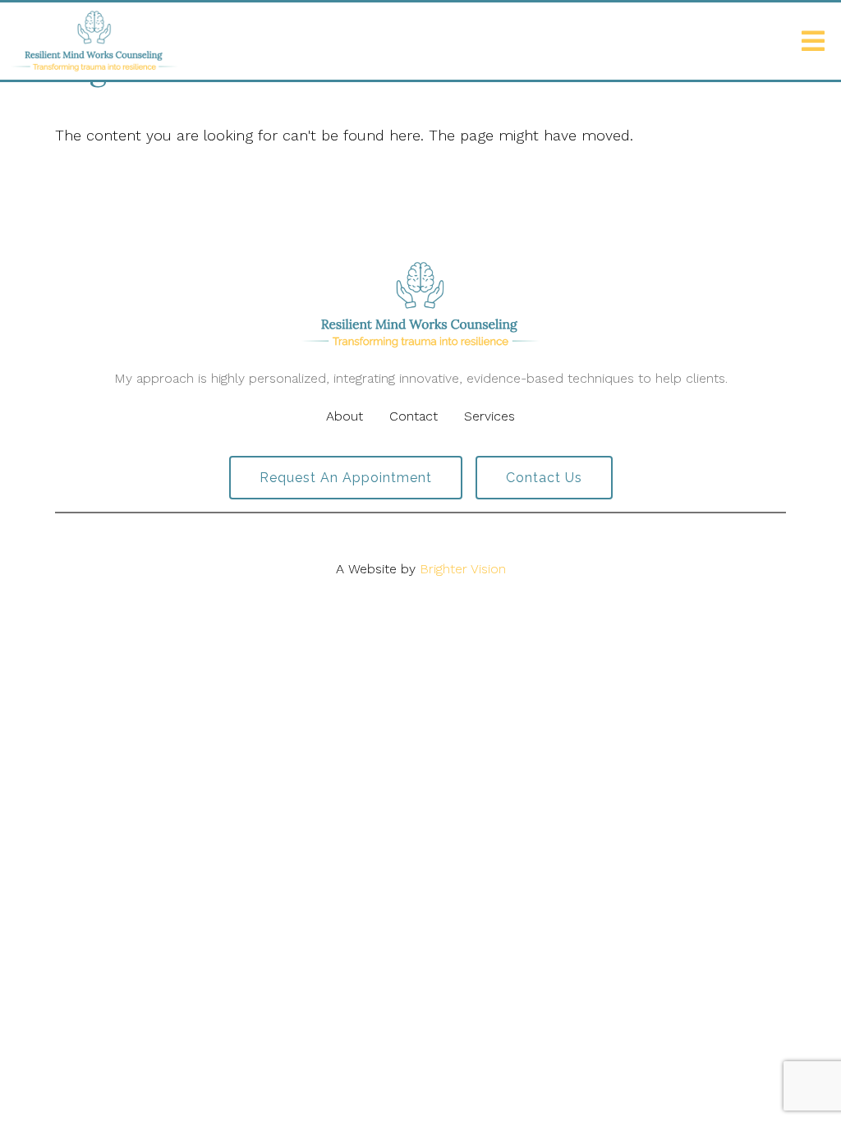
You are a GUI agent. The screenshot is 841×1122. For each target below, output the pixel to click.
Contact (413, 416)
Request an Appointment (346, 477)
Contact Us (544, 477)
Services (489, 416)
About (344, 416)
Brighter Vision (463, 569)
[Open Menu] (813, 41)
